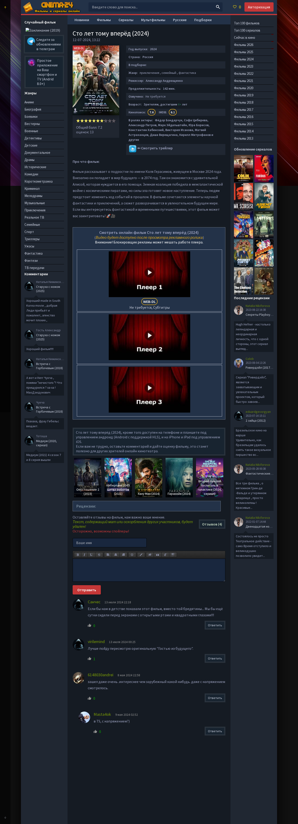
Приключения (34, 210)
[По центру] (116, 554)
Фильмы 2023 (243, 66)
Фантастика (33, 253)
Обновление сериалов (253, 149)
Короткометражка (38, 181)
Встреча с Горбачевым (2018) (49, 366)
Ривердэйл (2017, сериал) (264, 367)
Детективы (33, 138)
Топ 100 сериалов (247, 30)
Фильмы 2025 (243, 52)
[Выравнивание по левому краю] (108, 554)
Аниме (29, 102)
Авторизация (259, 7)
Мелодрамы (33, 196)
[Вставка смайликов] (132, 554)
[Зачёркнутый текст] (99, 554)
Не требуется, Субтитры (149, 304)
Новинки (81, 19)
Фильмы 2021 (243, 81)
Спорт (29, 232)
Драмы (29, 160)
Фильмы (104, 19)
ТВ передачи (34, 268)
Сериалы (126, 19)
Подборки (203, 19)
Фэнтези (31, 260)
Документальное (37, 152)
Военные (31, 131)
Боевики (30, 116)
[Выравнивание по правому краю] (123, 554)
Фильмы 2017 (243, 109)
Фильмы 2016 (243, 117)
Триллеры (32, 239)
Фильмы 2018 (243, 102)
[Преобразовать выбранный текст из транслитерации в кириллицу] (165, 554)
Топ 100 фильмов (247, 23)
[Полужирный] (77, 554)
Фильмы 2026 (243, 45)
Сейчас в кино (244, 37)
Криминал (32, 188)
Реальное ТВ (34, 217)
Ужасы (29, 246)
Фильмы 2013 (243, 138)
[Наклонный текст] (84, 554)
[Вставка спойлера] (173, 554)
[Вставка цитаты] (158, 554)
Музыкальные (34, 203)
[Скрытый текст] (150, 554)
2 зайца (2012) (256, 420)
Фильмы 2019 (243, 95)
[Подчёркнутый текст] (91, 554)
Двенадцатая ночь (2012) (264, 526)
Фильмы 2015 (243, 124)
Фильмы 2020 (243, 88)
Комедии (31, 174)
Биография (32, 109)
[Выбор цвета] (141, 554)
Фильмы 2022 (243, 73)
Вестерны (32, 123)
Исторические (35, 167)
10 (114, 121)
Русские (179, 19)
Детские (30, 145)
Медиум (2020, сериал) (46, 443)
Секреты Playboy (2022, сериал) (268, 314)
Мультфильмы (153, 19)
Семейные (32, 224)
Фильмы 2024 (243, 59)
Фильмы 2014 (243, 131)
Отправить (86, 590)
